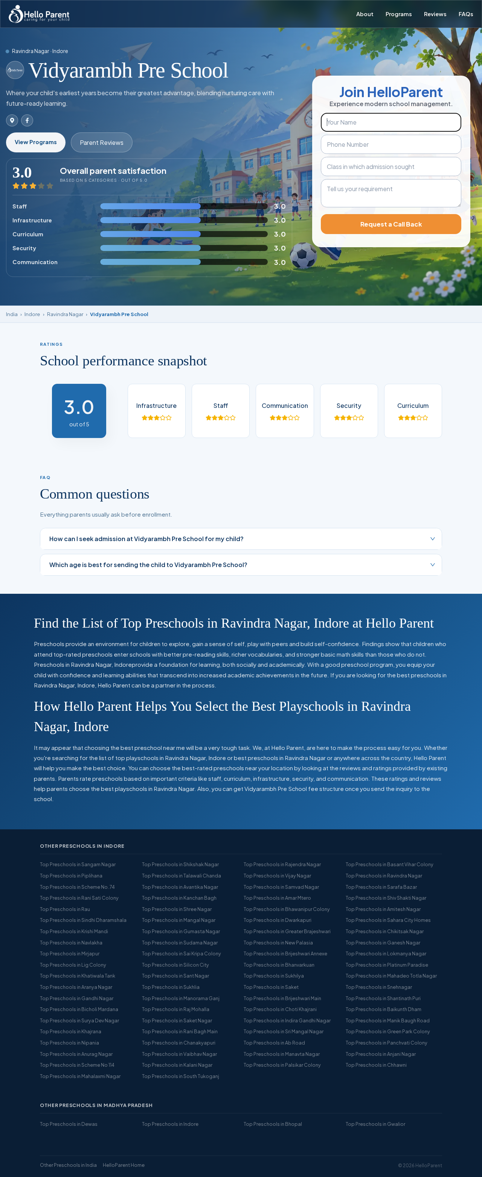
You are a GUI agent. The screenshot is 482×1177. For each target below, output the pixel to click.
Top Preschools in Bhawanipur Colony (287, 909)
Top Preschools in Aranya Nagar (76, 987)
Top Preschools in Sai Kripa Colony (181, 953)
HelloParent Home (124, 1165)
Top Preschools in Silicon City (175, 965)
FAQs (466, 14)
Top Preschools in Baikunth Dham (383, 1009)
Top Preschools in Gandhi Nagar (76, 998)
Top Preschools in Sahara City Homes (388, 920)
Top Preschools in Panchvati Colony (386, 1043)
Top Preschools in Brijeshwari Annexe (285, 953)
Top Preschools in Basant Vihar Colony (389, 864)
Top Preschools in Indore (170, 1124)
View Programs (36, 141)
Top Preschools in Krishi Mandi (74, 931)
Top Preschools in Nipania (69, 1043)
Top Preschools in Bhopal (273, 1124)
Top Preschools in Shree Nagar (177, 909)
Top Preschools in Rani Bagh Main (180, 1031)
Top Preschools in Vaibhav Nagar (179, 1054)
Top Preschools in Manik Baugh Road (388, 1020)
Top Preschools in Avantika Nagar (180, 887)
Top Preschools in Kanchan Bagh (179, 898)
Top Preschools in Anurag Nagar (76, 1054)
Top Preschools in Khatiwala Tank (77, 976)
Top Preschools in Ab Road (274, 1043)
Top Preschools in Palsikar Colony (282, 1065)
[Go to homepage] (39, 14)
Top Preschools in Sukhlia (171, 987)
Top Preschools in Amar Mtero (277, 898)
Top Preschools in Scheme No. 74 (77, 887)
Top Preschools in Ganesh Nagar (383, 943)
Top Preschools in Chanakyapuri (178, 1043)
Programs (399, 14)
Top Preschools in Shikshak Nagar (180, 864)
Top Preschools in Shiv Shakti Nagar (386, 898)
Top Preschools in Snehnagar (379, 987)
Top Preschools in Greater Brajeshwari (287, 931)
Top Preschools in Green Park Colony (388, 1031)
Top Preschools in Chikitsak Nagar (385, 931)
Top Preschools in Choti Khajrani (280, 1009)
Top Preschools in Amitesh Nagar (383, 909)
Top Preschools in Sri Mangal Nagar (283, 1031)
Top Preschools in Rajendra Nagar (282, 864)
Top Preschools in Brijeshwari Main (282, 998)
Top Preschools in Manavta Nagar (282, 1054)
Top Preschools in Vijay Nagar (277, 876)
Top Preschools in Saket (271, 987)
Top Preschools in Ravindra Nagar (384, 876)
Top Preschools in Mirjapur (69, 953)
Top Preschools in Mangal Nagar (178, 920)
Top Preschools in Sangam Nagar (78, 864)
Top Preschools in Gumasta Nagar (181, 931)
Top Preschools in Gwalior (375, 1124)
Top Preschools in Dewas (69, 1124)
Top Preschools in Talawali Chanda (181, 876)
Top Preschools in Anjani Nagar (381, 1054)
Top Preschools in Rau (65, 909)
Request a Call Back (391, 224)
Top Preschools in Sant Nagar (175, 976)
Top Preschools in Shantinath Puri (383, 998)
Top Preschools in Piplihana (71, 876)
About (365, 14)
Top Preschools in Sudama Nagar (180, 943)
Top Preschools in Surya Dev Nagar (79, 1020)
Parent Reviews (102, 142)
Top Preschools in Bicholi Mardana (79, 1009)
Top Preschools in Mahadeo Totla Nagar (391, 976)
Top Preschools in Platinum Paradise (387, 965)
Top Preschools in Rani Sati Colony (79, 898)
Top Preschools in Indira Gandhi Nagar (287, 1020)
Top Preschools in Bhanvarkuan (279, 965)
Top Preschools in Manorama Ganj (181, 998)
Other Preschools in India (68, 1165)
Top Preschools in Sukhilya (274, 976)
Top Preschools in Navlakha (71, 943)
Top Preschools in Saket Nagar (177, 1020)
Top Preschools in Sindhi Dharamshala (83, 920)
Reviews (435, 14)
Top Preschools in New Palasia (278, 943)
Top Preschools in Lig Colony (73, 965)
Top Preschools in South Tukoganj (180, 1076)
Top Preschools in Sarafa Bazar (381, 887)
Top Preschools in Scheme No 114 (77, 1065)
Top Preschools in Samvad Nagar (281, 887)
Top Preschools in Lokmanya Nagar (386, 953)
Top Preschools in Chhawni (376, 1065)
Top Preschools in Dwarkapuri (277, 920)
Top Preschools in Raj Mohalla (175, 1009)
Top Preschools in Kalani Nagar (177, 1065)
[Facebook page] (27, 120)
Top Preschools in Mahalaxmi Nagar (80, 1076)
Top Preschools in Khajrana (70, 1031)
